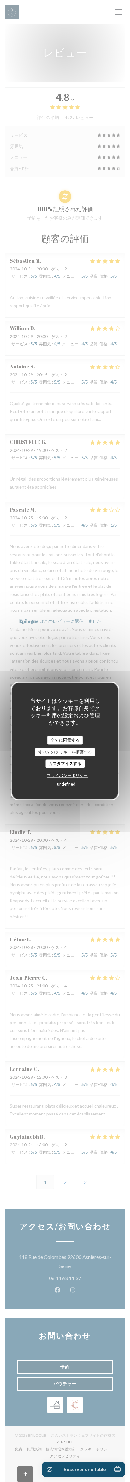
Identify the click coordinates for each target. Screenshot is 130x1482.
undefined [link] (66, 783)
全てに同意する (65, 740)
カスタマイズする (65, 763)
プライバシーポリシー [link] (67, 775)
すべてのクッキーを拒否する (65, 751)
